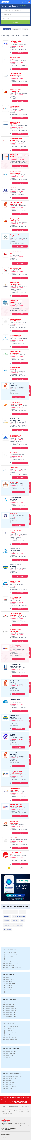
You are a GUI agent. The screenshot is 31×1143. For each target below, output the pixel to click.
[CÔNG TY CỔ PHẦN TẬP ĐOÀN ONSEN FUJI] (5, 824)
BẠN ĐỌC (27, 1109)
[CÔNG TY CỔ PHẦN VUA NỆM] (5, 791)
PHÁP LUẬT (4, 1113)
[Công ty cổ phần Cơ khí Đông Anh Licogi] (5, 108)
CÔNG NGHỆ (10, 1109)
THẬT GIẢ (27, 1111)
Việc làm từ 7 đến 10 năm (9, 1086)
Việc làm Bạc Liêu (7, 985)
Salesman (6, 920)
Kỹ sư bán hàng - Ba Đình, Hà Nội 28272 (15, 336)
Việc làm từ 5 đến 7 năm (9, 1084)
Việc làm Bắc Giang (8, 989)
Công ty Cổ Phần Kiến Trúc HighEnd (18, 839)
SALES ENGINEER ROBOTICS (15, 368)
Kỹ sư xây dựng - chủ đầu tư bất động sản (15, 665)
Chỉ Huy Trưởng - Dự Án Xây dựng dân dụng (15, 352)
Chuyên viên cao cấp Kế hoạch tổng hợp (15, 319)
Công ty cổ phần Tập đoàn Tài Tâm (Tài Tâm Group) (18, 775)
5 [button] (21, 868)
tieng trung (14, 920)
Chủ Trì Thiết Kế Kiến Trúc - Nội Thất (15, 630)
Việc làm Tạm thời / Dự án (9, 1053)
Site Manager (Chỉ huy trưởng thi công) (16, 139)
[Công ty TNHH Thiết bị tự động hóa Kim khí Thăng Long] (5, 737)
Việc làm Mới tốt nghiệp (9, 1028)
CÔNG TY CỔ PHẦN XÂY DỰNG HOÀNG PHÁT (17, 484)
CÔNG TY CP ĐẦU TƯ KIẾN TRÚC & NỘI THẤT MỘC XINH (18, 238)
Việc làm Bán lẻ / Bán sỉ (9, 956)
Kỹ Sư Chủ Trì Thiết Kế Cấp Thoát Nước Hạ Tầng (14, 384)
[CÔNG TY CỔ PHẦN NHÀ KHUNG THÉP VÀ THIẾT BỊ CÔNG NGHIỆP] (5, 567)
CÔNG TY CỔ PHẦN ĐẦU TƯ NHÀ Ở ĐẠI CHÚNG (18, 286)
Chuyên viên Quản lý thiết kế (12, 646)
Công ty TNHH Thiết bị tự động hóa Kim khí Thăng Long (17, 737)
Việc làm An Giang (7, 981)
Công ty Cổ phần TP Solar (16, 77)
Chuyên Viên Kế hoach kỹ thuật (14, 822)
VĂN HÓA (16, 1110)
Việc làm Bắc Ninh (7, 992)
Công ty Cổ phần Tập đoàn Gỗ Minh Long (18, 617)
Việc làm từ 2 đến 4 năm (9, 1082)
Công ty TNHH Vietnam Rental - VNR (19, 60)
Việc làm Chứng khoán (8, 965)
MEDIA (4, 1106)
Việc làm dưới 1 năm (8, 1080)
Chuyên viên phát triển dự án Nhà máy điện (15, 106)
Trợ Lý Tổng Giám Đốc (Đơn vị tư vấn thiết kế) (16, 203)
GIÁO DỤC (27, 1106)
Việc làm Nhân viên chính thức (10, 1051)
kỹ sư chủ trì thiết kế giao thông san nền (14, 753)
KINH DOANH (10, 1106)
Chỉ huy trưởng (12, 155)
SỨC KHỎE (21, 1111)
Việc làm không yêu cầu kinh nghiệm (12, 1076)
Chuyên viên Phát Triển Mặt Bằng (15, 789)
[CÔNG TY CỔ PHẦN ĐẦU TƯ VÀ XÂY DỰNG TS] (5, 421)
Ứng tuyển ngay (20, 52)
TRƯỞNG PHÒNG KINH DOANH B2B (16, 565)
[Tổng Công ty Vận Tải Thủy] (5, 583)
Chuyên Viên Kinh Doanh (10, 912)
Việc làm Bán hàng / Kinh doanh (11, 954)
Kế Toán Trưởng (14, 482)
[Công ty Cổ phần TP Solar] (5, 76)
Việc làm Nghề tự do (8, 1055)
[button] (26, 2)
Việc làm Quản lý (7, 1035)
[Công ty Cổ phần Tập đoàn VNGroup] (5, 648)
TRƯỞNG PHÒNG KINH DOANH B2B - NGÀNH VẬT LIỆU (16, 614)
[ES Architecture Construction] (5, 455)
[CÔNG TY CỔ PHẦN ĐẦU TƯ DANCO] (5, 92)
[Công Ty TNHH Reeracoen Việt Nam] (5, 338)
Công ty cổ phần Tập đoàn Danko (18, 44)
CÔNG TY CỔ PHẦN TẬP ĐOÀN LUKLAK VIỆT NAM (17, 633)
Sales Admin (7, 916)
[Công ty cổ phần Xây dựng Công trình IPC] (5, 303)
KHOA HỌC (21, 1109)
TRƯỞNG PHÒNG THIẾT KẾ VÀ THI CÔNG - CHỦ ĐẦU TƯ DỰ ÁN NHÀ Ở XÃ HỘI (16, 283)
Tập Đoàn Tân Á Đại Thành (16, 438)
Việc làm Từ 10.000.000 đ (9, 1008)
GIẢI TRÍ (15, 1113)
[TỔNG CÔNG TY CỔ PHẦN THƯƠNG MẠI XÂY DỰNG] (5, 855)
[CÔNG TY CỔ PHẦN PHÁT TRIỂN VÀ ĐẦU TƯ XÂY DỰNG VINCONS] (5, 533)
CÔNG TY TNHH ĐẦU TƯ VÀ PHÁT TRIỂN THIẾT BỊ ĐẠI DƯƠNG (18, 190)
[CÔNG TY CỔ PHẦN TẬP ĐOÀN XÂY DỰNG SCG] (5, 205)
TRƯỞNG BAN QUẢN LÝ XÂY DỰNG (15, 42)
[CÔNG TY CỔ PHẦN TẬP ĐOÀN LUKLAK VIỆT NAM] (5, 632)
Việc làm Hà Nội (7, 977)
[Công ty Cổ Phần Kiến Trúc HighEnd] (5, 840)
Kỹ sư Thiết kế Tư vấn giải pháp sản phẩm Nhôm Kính (15, 172)
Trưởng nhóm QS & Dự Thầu (14, 716)
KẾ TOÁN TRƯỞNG (12, 735)
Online (22, 920)
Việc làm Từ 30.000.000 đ (9, 1014)
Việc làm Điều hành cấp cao (10, 1039)
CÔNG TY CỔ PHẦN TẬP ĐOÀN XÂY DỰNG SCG (18, 206)
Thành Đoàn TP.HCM (5, 1134)
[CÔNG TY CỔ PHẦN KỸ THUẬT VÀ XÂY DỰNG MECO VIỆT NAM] (5, 470)
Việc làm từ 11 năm (7, 1088)
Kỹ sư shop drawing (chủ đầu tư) (15, 498)
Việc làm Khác (6, 1057)
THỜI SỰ (4, 1109)
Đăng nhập (27, 5)
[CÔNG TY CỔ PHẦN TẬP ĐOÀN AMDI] (5, 125)
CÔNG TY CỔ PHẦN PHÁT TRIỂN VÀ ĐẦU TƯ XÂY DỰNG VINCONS (18, 534)
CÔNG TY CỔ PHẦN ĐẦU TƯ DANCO (18, 93)
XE (9, 1111)
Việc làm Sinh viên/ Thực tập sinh (11, 1026)
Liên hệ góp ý (4, 1137)
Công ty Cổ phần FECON (16, 158)
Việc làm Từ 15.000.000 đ (9, 1010)
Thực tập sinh (7, 929)
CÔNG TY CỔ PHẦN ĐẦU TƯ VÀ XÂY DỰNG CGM (18, 322)
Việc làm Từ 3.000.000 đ (9, 1002)
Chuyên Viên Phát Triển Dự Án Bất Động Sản (16, 700)
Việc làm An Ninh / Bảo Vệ (9, 952)
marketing (22, 912)
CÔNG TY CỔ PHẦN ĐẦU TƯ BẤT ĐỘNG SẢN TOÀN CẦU (17, 668)
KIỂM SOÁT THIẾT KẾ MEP (15, 853)
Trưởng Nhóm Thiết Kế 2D (15, 235)
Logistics (6, 925)
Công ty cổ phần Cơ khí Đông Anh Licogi (18, 109)
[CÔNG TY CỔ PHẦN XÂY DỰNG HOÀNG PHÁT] (5, 484)
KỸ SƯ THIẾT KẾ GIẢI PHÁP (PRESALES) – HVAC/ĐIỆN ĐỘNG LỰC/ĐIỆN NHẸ (15, 598)
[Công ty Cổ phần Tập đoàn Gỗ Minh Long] (5, 616)
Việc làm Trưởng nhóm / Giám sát (11, 1033)
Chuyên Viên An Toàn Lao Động (16, 531)
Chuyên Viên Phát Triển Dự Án (15, 581)
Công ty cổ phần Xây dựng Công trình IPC (17, 304)
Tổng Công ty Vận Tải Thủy (16, 584)
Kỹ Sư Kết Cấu (13, 453)
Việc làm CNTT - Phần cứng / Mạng (12, 967)
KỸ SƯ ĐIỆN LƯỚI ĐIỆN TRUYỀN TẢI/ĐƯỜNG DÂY (16, 772)
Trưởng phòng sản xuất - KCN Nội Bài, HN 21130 (15, 549)
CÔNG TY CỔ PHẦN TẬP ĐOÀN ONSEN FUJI (17, 825)
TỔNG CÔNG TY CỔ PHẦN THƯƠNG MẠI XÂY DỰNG (18, 856)
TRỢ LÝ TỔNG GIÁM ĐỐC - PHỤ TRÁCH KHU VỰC (15, 419)
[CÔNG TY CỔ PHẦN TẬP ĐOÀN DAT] (5, 370)
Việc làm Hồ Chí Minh (8, 979)
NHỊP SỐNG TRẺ (15, 1107)
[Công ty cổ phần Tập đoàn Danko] (5, 44)
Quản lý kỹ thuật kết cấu (14, 681)
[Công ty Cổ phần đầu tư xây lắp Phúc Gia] (5, 516)
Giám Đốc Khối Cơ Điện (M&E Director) (15, 123)
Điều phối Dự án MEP (15, 268)
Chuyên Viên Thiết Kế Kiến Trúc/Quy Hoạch (16, 805)
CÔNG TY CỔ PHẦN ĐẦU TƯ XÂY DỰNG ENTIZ (17, 808)
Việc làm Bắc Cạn (7, 987)
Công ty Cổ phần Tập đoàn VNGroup (16, 649)
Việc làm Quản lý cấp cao (9, 1037)
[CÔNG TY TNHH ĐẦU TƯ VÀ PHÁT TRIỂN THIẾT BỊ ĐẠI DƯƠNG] (5, 190)
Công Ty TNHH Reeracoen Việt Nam (18, 338)
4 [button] (18, 868)
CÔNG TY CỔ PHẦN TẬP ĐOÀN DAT (18, 371)
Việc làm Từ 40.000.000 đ (9, 1016)
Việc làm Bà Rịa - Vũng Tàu (10, 983)
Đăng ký (21, 5)
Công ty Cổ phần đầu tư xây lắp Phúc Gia (17, 515)
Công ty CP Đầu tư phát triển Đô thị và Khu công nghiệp (18, 355)
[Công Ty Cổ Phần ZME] (5, 254)
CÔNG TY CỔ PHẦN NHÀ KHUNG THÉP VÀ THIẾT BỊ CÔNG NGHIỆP (18, 568)
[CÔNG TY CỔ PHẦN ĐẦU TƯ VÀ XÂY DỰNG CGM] (5, 321)
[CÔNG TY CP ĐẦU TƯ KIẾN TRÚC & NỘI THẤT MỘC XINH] (5, 237)
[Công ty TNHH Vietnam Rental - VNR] (5, 60)
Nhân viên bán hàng (16, 925)
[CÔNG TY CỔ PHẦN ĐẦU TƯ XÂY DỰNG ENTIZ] (5, 807)
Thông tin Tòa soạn (5, 1133)
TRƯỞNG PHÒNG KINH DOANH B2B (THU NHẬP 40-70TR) (16, 74)
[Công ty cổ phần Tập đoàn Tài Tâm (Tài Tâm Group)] (5, 774)
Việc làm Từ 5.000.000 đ (9, 1004)
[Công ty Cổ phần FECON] (5, 157)
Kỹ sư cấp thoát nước (19, 916)
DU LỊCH (10, 1113)
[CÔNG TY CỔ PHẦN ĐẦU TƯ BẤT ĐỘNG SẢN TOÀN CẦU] (5, 667)
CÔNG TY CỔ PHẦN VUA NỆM (17, 791)
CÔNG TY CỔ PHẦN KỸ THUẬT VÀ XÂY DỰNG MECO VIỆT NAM (19, 469)
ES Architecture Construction (17, 454)
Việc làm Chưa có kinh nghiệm (10, 1078)
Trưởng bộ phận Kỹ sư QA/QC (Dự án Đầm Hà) (12, 301)
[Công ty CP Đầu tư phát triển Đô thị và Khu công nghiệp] (5, 354)
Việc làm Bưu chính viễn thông (10, 963)
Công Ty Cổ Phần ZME (15, 255)
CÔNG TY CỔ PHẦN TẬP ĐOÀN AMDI (18, 125)
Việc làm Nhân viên (8, 1031)
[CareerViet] (20, 1101)
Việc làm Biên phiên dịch (9, 961)
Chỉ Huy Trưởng (14, 467)
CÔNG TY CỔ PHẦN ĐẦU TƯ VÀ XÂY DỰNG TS (18, 422)
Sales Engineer (14, 188)
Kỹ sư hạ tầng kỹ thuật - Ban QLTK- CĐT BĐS (16, 403)
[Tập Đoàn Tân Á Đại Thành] (5, 437)
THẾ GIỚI (4, 1111)
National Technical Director (15, 58)
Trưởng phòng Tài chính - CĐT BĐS (14, 219)
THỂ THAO (21, 1106)
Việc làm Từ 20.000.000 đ (9, 1012)
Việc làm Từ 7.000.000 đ (9, 1006)
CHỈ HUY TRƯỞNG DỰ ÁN (15, 252)
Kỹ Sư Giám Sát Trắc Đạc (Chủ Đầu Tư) (15, 435)
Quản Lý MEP (13, 838)
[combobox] (15, 10)
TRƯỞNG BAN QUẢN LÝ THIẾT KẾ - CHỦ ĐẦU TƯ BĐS (15, 90)
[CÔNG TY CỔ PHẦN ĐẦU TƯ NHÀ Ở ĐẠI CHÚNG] (5, 285)
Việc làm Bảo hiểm (8, 959)
